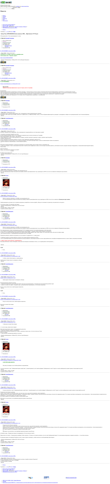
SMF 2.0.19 (5, 480)
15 (7, 31)
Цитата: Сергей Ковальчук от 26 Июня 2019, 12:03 (10, 299)
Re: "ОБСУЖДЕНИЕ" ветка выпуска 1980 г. (8, 78)
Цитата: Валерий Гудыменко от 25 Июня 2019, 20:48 (10, 360)
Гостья (7, 175)
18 (11, 31)
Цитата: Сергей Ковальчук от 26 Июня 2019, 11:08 (10, 256)
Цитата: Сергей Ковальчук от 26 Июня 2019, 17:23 (10, 423)
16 (8, 31)
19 (12, 31)
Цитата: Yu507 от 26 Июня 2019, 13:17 (7, 322)
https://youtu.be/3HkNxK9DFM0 (6, 57)
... (6, 31)
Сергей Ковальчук (9, 118)
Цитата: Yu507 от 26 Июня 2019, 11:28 (7, 277)
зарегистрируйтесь (25, 6)
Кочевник (8, 100)
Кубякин (24, 26)
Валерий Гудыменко (18, 26)
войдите (17, 6)
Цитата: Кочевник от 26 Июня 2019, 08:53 (8, 196)
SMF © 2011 (10, 480)
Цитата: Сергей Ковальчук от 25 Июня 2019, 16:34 (10, 83)
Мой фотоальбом (8, 45)
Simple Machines (17, 480)
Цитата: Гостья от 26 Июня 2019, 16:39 (8, 388)
